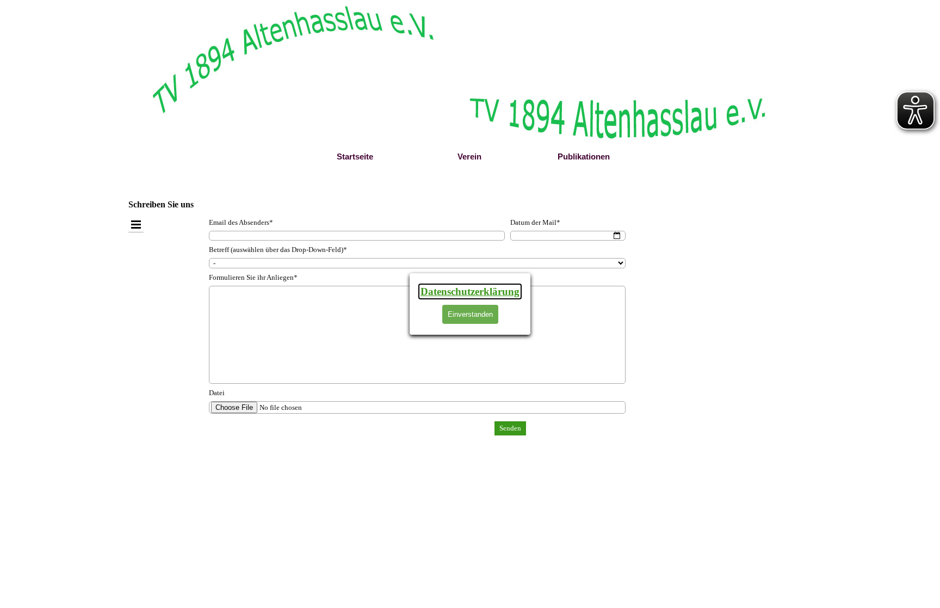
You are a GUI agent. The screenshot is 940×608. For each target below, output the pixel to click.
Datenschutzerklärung (470, 291)
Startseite (355, 156)
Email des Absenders (241, 222)
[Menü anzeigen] (136, 224)
